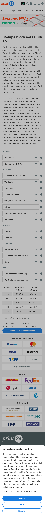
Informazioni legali (29, 491)
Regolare (22, 511)
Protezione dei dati (11, 491)
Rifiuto (23, 504)
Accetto (22, 498)
